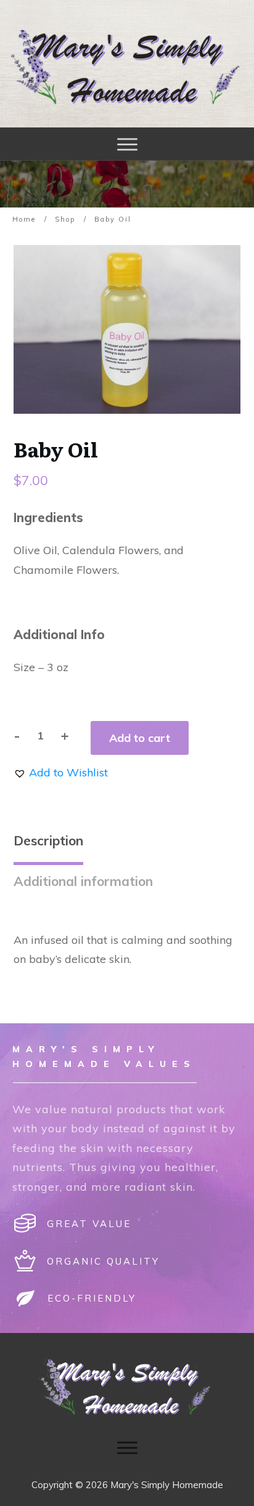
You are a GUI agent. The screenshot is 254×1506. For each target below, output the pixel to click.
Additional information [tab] (83, 881)
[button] (61, 772)
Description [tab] (48, 840)
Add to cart (139, 738)
